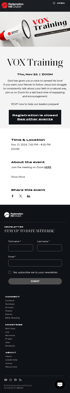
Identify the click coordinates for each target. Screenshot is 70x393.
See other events (35, 119)
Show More (18, 176)
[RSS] (20, 379)
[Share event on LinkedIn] (28, 196)
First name (14, 241)
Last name (43, 241)
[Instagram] (10, 379)
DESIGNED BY (13, 388)
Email (12, 256)
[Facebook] (15, 379)
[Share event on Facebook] (12, 196)
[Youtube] (5, 379)
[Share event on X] (20, 196)
